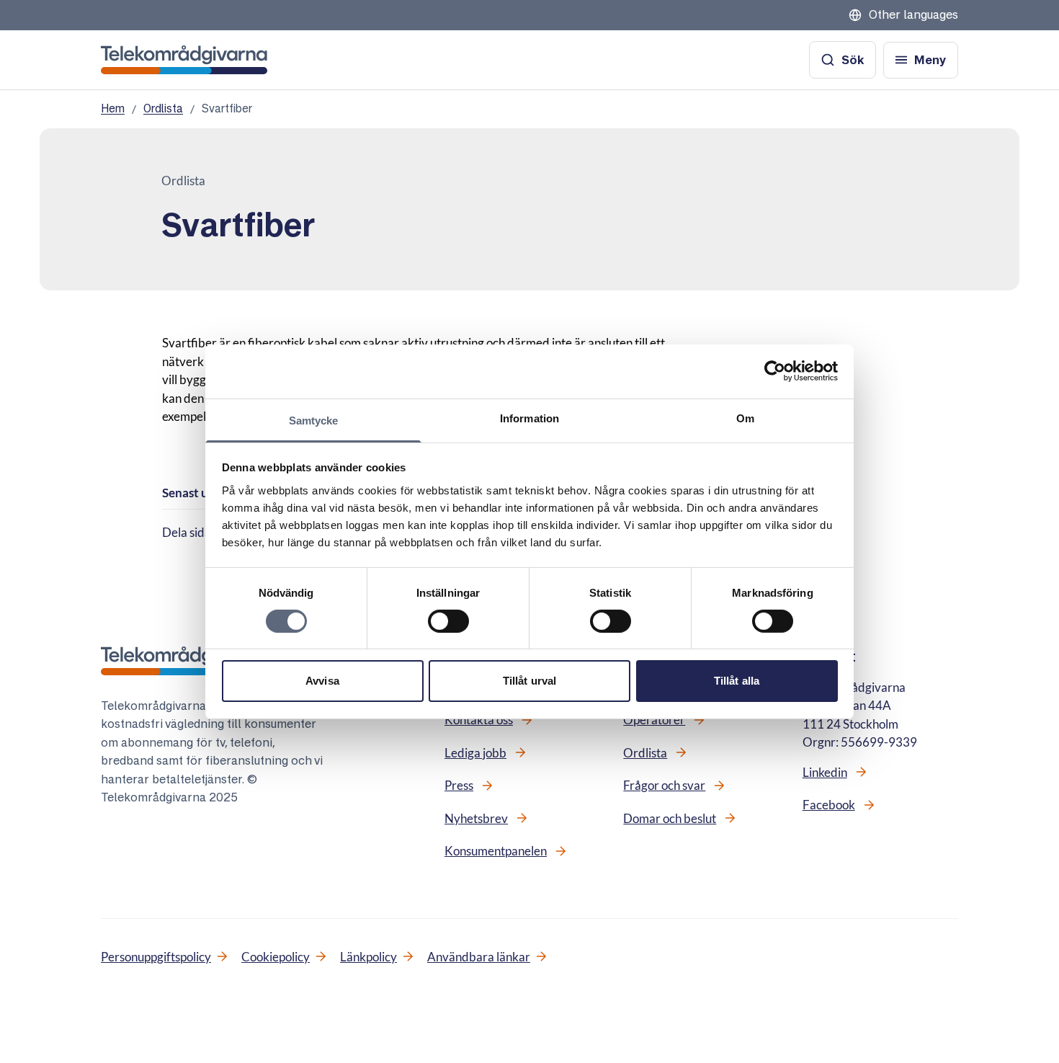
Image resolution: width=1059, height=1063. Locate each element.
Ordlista (163, 108)
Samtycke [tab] (314, 420)
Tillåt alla (736, 681)
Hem (113, 108)
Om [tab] (745, 418)
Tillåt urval (529, 681)
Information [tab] (529, 418)
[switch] (448, 621)
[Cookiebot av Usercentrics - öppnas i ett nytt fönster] (775, 371)
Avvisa (322, 681)
